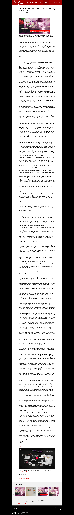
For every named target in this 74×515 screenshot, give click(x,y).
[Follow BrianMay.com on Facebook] (56, 509)
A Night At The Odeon (22, 503)
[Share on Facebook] (23, 475)
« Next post (21, 16)
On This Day (55, 2)
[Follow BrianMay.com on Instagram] (59, 509)
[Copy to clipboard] (28, 475)
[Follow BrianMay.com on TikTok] (57, 509)
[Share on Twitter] (21, 475)
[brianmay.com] (18, 2)
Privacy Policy (14, 513)
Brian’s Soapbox (35, 2)
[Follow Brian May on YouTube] (61, 509)
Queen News (46, 2)
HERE (20, 446)
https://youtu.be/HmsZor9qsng (24, 471)
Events (50, 2)
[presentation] (13, 494)
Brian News (41, 2)
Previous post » (27, 16)
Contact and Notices (20, 513)
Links (59, 2)
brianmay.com (16, 512)
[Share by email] (25, 475)
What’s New (29, 2)
